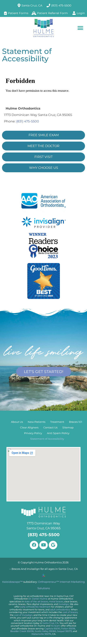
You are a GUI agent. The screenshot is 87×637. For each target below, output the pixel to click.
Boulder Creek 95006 (22, 631)
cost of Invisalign (23, 615)
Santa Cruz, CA (50, 623)
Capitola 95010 (52, 628)
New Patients (36, 421)
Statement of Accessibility (47, 438)
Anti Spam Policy (58, 433)
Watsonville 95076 (41, 634)
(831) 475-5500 (27, 121)
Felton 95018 (68, 628)
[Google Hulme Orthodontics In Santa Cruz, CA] (53, 545)
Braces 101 (75, 421)
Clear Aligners (29, 427)
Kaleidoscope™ (12, 581)
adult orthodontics (60, 609)
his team (55, 625)
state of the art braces (36, 601)
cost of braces (70, 612)
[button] (80, 27)
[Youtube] (43, 545)
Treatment (57, 421)
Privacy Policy (33, 433)
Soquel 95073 (64, 631)
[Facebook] (34, 545)
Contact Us (50, 427)
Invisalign (63, 604)
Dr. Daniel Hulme (37, 598)
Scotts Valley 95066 (45, 631)
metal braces (56, 601)
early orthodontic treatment (35, 606)
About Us (17, 421)
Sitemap (68, 427)
